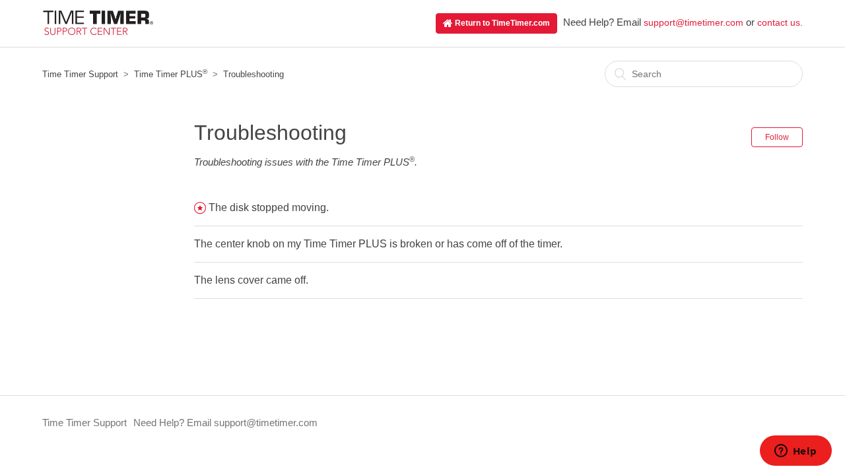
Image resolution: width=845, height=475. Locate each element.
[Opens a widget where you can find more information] (795, 451)
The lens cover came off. (251, 280)
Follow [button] (777, 137)
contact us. (780, 22)
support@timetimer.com (693, 22)
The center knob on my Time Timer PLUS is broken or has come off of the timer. (378, 243)
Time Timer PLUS (170, 74)
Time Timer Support (80, 74)
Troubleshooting (253, 74)
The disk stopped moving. (269, 207)
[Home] (97, 31)
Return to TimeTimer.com (501, 23)
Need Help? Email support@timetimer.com (225, 422)
